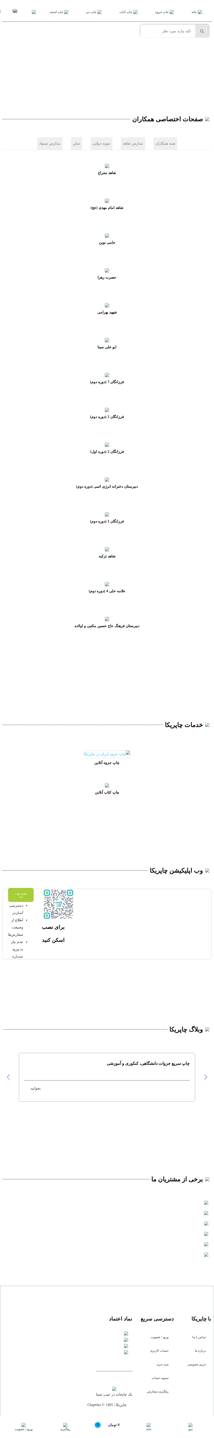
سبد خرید (163, 1364)
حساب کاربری (159, 1350)
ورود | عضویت (160, 1337)
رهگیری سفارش (158, 1391)
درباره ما (200, 1350)
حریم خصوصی (196, 1364)
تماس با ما (199, 1337)
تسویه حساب (160, 1378)
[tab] (165, 143)
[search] (202, 31)
